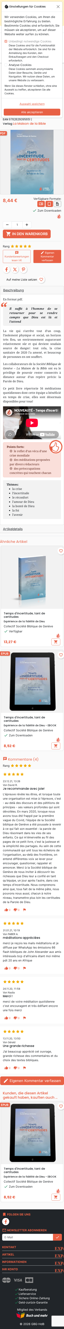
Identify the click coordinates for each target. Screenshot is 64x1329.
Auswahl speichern (32, 104)
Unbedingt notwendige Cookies (30, 41)
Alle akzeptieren (32, 112)
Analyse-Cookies (20, 65)
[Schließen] (58, 7)
